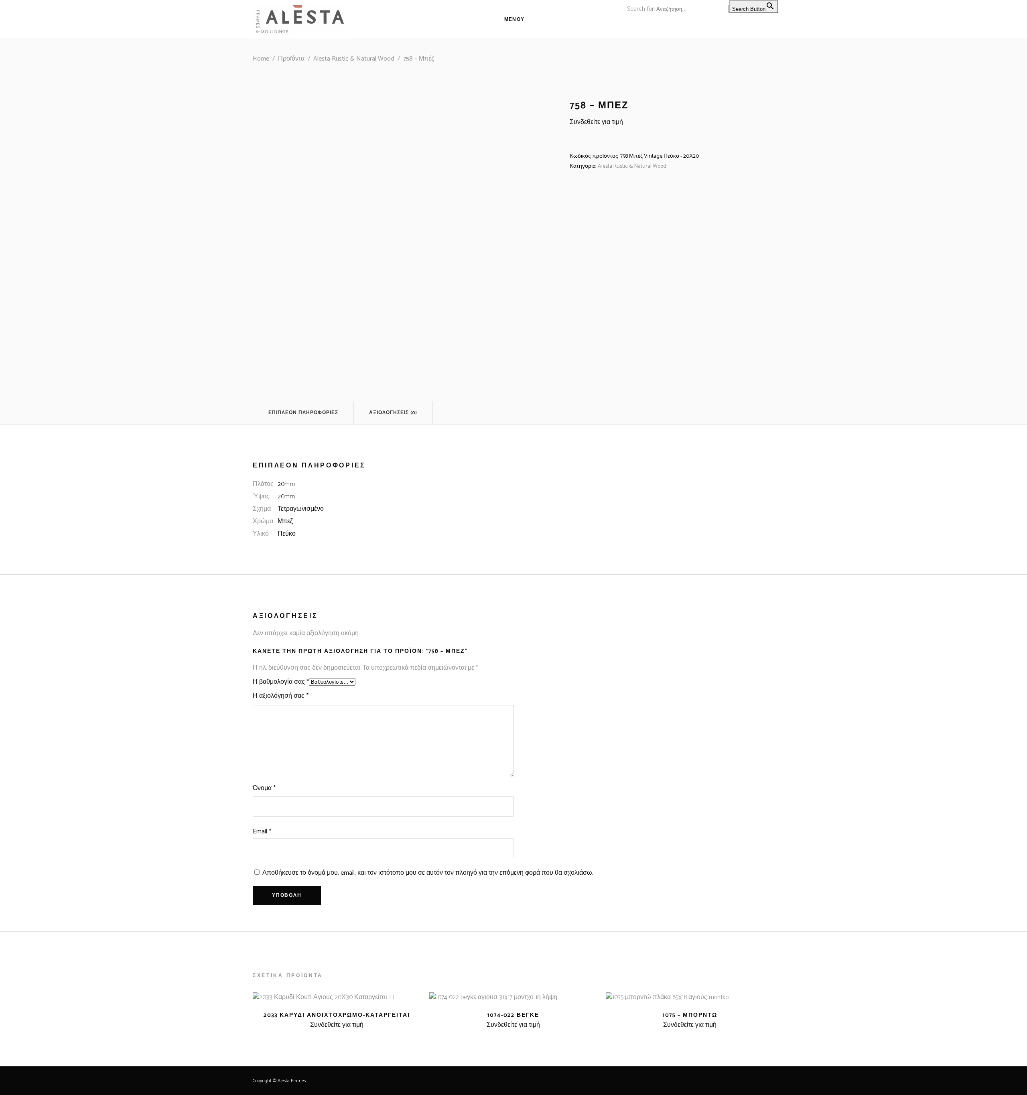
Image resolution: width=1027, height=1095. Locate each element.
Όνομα (264, 788)
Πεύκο (287, 533)
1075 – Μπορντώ (690, 1015)
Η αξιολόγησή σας (281, 696)
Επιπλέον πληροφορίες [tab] (303, 412)
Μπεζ (285, 521)
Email (262, 832)
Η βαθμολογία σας (281, 682)
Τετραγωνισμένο (301, 509)
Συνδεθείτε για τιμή (596, 122)
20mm (286, 484)
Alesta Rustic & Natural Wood (353, 59)
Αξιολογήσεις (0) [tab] (393, 412)
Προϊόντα (291, 59)
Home (261, 59)
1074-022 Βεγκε (513, 1015)
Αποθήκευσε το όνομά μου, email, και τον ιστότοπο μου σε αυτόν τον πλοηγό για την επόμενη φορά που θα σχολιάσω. (427, 872)
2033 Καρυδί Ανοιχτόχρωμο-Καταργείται (337, 1015)
